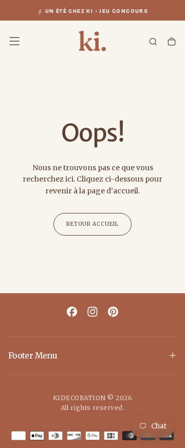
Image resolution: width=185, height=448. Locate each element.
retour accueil (92, 224)
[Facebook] (72, 312)
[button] (14, 41)
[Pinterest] (113, 312)
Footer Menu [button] (32, 355)
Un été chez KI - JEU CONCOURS (97, 11)
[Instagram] (92, 312)
